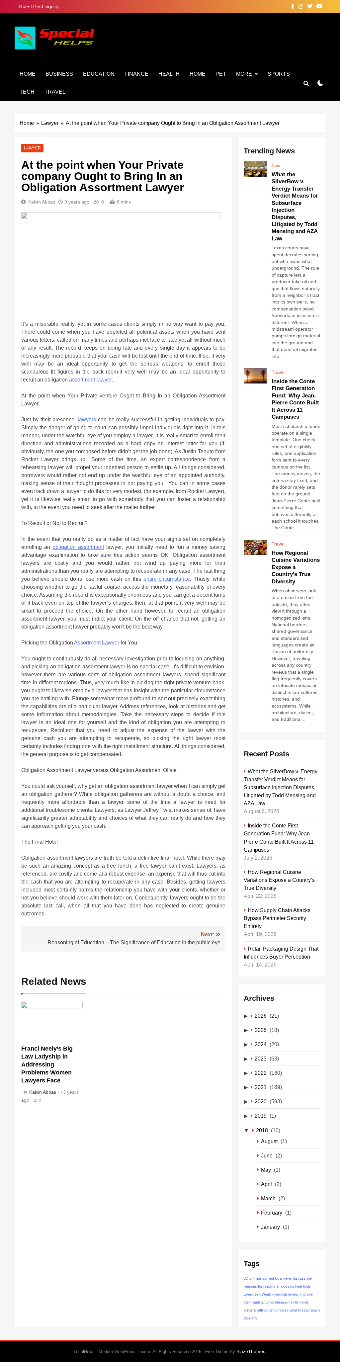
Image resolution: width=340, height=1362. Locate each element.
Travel (54, 92)
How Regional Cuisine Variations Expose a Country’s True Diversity (279, 880)
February (271, 1213)
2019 (261, 1116)
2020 (261, 1101)
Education (99, 74)
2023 (261, 1059)
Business (59, 74)
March (268, 1198)
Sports (279, 74)
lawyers (87, 419)
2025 (261, 1030)
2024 (261, 1044)
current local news (277, 1278)
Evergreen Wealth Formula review (271, 1294)
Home (28, 74)
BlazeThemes (250, 1351)
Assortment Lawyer (96, 642)
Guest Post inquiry (39, 6)
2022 (261, 1073)
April (266, 1184)
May (266, 1170)
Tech (27, 92)
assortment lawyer (90, 380)
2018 (262, 1130)
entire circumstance (166, 579)
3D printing (252, 1278)
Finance (136, 74)
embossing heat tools (294, 1286)
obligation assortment (78, 547)
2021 (261, 1087)
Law (276, 165)
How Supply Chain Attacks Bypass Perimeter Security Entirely (277, 918)
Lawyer (32, 148)
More (244, 74)
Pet (220, 74)
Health (169, 74)
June (267, 1155)
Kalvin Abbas (41, 202)
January (270, 1227)
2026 (261, 1016)
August (269, 1141)
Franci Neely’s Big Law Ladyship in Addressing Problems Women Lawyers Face (47, 1064)
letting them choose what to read (283, 1310)
